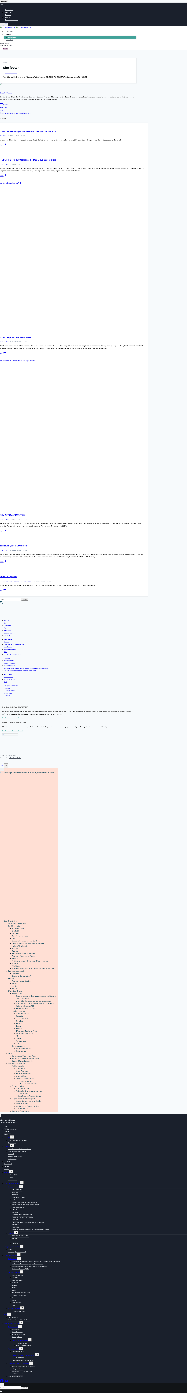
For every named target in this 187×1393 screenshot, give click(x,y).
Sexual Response (22, 1071)
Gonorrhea (19, 1021)
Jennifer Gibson (11, 73)
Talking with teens (22, 1103)
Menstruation (23, 1093)
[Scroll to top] (2, 766)
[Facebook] (1, 1382)
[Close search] (2, 1384)
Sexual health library (11, 921)
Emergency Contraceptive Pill (22, 976)
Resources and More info (16, 1063)
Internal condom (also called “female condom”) (28, 943)
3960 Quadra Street (6, 45)
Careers (6, 623)
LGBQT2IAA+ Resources (28, 1083)
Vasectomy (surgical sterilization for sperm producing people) (33, 968)
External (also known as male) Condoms (26, 941)
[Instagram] (6, 1382)
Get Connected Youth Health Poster (14, 644)
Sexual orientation (25, 1081)
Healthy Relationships (23, 1073)
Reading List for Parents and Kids (27, 1106)
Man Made (11, 1154)
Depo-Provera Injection (20, 936)
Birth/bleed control (9, 660)
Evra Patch (15, 931)
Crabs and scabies (22, 1018)
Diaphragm (15, 951)
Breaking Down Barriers (15, 1156)
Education (7, 1146)
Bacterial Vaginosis (22, 1013)
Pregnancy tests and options (21, 981)
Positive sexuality (18, 1066)
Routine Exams (17, 993)
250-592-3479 (4, 43)
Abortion (15, 986)
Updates (8, 15)
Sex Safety (7, 642)
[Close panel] (2, 769)
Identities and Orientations (25, 1078)
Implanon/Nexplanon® (19, 946)
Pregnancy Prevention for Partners (23, 956)
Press (5, 628)
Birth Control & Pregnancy (17, 923)
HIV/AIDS (19, 1028)
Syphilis (18, 1038)
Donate (5, 49)
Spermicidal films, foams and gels (23, 953)
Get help (8, 17)
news (5, 62)
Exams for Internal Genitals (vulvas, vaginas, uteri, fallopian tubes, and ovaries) (26, 668)
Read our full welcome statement (12, 731)
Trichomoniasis (21, 1041)
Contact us (9, 10)
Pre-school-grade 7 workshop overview (25, 1058)
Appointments (8, 674)
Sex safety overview (9, 665)
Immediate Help (8, 639)
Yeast (17, 1043)
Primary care (12, 1143)
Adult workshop (12, 1159)
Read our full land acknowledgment (13, 718)
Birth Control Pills (18, 928)
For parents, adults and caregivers (23, 1098)
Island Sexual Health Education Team (19, 1149)
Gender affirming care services (26, 1008)
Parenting (15, 988)
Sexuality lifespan (22, 1076)
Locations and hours (9, 633)
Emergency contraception (11, 685)
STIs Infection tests (9, 690)
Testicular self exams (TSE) (25, 1006)
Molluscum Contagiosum (24, 1033)
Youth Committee (13, 1317)
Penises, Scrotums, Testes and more (28, 1096)
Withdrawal (15, 963)
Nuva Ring (15, 933)
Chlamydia (19, 1016)
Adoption (15, 983)
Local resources (8, 677)
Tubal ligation (16, 966)
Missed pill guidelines (10, 649)
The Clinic (9, 32)
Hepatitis (19, 1023)
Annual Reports (12, 1180)
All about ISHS (12, 1175)
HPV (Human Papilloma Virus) (12, 654)
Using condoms (21, 1051)
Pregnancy (7, 658)
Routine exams (8, 693)
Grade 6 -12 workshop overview (23, 1061)
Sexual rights (20, 1068)
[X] (4, 1382)
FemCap (15, 948)
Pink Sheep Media (15, 758)
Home (6, 1126)
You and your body (18, 1086)
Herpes (18, 1026)
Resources (7, 695)
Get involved (7, 625)
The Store (9, 40)
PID (17, 1036)
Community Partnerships (20, 1111)
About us (8, 12)
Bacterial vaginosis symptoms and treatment (15, 112)
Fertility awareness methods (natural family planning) (30, 961)
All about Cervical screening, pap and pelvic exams (33, 1001)
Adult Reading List (22, 1108)
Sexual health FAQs (9, 679)
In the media (7, 630)
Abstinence (15, 958)
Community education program (17, 1151)
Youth (5, 682)
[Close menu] (0, 1115)
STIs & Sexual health (15, 991)
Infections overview (9, 663)
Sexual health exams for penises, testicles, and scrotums (20, 670)
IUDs (5, 652)
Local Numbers (8, 647)
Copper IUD (16, 973)
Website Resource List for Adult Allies (28, 1101)
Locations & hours (11, 20)
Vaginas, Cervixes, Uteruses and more (29, 1091)
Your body (4, 106)
